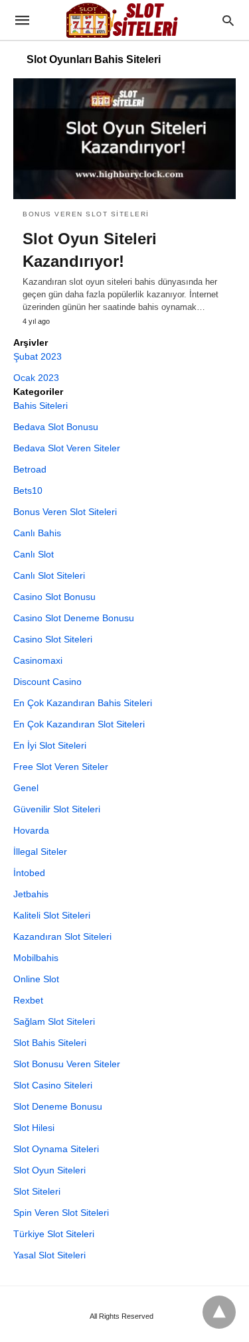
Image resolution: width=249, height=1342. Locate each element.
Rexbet (28, 1000)
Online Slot (36, 979)
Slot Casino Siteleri (52, 1085)
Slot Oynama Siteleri (56, 1149)
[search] (228, 20)
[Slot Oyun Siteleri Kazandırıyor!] (124, 138)
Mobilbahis (35, 957)
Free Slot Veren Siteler (60, 766)
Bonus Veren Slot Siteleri (86, 214)
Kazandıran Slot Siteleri (62, 936)
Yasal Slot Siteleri (49, 1255)
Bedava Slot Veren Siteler (66, 448)
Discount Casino (47, 681)
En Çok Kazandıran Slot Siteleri (79, 724)
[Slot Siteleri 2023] (123, 20)
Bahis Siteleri (40, 405)
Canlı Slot (33, 554)
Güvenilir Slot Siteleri (56, 809)
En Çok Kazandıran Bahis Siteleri (82, 703)
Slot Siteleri (36, 1191)
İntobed (29, 872)
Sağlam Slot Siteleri (54, 1021)
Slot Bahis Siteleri (49, 1042)
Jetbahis (30, 894)
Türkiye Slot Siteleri (53, 1234)
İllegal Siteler (40, 851)
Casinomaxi (37, 660)
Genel (26, 788)
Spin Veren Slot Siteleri (61, 1212)
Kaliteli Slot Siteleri (51, 915)
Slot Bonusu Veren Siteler (66, 1064)
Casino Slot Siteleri (52, 639)
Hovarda (31, 830)
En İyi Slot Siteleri (49, 745)
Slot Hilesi (33, 1127)
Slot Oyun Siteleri (49, 1170)
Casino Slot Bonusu (54, 596)
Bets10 (27, 490)
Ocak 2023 (36, 377)
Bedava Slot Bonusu (55, 426)
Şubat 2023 (37, 356)
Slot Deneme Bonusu (57, 1106)
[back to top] (219, 1312)
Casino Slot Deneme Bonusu (73, 618)
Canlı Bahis (37, 533)
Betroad (29, 469)
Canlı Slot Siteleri (49, 575)
